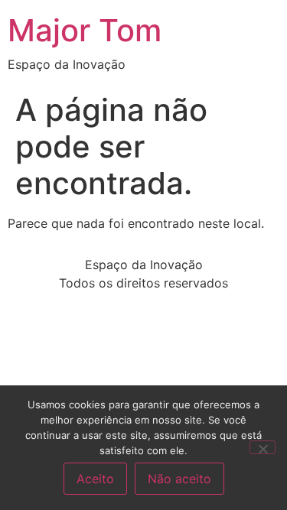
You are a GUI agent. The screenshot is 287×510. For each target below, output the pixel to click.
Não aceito (179, 478)
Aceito (95, 478)
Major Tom (84, 30)
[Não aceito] (262, 447)
